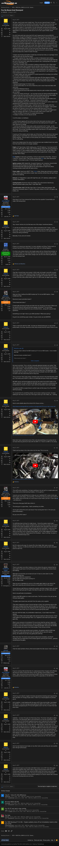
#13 (57, 542)
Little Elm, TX (7, 216)
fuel (42, 158)
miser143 (12, 826)
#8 (57, 345)
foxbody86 (7, 803)
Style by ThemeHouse (38, 844)
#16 (57, 668)
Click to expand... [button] (35, 360)
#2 (57, 197)
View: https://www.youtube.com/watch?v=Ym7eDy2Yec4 (23, 435)
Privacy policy (46, 840)
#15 (57, 646)
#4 (57, 244)
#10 (57, 447)
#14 (57, 564)
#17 (57, 693)
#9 (57, 400)
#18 (57, 715)
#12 (57, 520)
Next (11, 15)
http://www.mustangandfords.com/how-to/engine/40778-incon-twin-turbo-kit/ (34, 406)
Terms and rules (38, 840)
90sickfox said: (18, 348)
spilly (6, 810)
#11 (57, 487)
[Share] (55, 20)
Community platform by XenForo (16, 844)
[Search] (53, 2)
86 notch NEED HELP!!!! (12, 802)
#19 (57, 743)
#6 (57, 291)
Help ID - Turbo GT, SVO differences (15, 795)
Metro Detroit (7, 36)
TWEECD (5, 12)
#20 (57, 765)
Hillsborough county (8, 663)
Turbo (35, 171)
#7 (57, 323)
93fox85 (7, 816)
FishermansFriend (9, 825)
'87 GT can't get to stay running (17, 808)
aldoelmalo (7, 796)
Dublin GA (8, 264)
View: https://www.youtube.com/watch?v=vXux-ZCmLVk (23, 479)
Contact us (30, 840)
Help (9, 815)
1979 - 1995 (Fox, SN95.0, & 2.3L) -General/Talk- (29, 796)
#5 (57, 269)
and (19, 263)
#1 (57, 19)
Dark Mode (6, 840)
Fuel (14, 157)
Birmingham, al (6, 585)
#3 (57, 222)
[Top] (55, 840)
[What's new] (51, 2)
